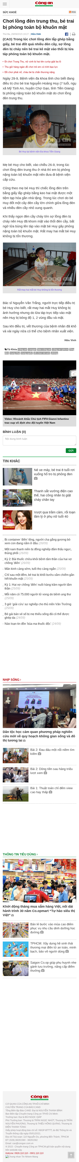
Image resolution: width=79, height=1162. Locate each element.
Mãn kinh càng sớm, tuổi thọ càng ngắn (30, 568)
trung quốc (26, 353)
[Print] (74, 34)
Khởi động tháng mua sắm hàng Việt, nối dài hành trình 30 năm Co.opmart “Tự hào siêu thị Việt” (39, 911)
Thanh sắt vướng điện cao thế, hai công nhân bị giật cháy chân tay (53, 495)
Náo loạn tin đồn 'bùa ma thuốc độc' (28, 623)
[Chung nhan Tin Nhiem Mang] (22, 1156)
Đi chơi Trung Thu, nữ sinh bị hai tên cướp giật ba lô (33, 61)
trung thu (14, 353)
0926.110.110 (21, 1153)
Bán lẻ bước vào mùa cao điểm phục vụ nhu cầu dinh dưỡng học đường (52, 928)
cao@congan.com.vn (22, 1143)
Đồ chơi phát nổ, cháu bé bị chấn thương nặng (30, 72)
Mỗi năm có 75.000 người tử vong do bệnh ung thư (38, 594)
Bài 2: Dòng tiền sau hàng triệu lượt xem (51, 771)
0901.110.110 (37, 1153)
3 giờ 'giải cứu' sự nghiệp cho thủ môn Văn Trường (38, 604)
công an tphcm (60, 349)
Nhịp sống (11, 679)
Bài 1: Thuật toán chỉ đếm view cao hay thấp (51, 790)
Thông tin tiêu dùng (20, 854)
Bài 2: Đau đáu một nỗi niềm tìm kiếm (52, 752)
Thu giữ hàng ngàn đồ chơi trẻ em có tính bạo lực (31, 67)
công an (22, 349)
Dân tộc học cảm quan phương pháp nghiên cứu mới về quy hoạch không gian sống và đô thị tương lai (39, 736)
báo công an (44, 349)
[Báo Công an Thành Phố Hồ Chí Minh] (44, 3)
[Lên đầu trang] (71, 1155)
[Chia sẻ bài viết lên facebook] (66, 34)
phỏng (54, 353)
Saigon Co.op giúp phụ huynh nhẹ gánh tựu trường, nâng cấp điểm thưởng (53, 966)
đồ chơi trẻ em (42, 353)
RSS (73, 12)
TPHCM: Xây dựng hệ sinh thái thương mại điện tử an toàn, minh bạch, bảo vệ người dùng (53, 947)
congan (32, 349)
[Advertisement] (39, 653)
